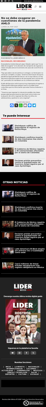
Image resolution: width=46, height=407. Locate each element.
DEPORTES (10, 374)
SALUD (34, 372)
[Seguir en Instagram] (19, 353)
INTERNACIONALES (14, 369)
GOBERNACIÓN (23, 371)
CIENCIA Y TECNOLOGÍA (17, 372)
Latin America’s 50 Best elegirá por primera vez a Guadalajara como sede (30, 250)
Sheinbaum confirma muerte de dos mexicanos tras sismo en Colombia (29, 139)
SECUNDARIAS (19, 61)
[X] (16, 106)
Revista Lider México (15, 58)
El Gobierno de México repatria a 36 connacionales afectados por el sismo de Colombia (30, 151)
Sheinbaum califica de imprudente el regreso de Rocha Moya (27, 127)
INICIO (8, 367)
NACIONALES (6, 61)
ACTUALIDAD (7, 371)
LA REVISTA (20, 367)
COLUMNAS (31, 369)
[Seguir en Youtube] (12, 353)
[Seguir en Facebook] (26, 353)
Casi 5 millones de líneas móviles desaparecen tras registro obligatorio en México (29, 265)
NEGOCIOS (37, 371)
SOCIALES (34, 374)
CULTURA (22, 374)
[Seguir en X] (33, 353)
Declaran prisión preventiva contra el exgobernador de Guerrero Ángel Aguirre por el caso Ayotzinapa (29, 163)
